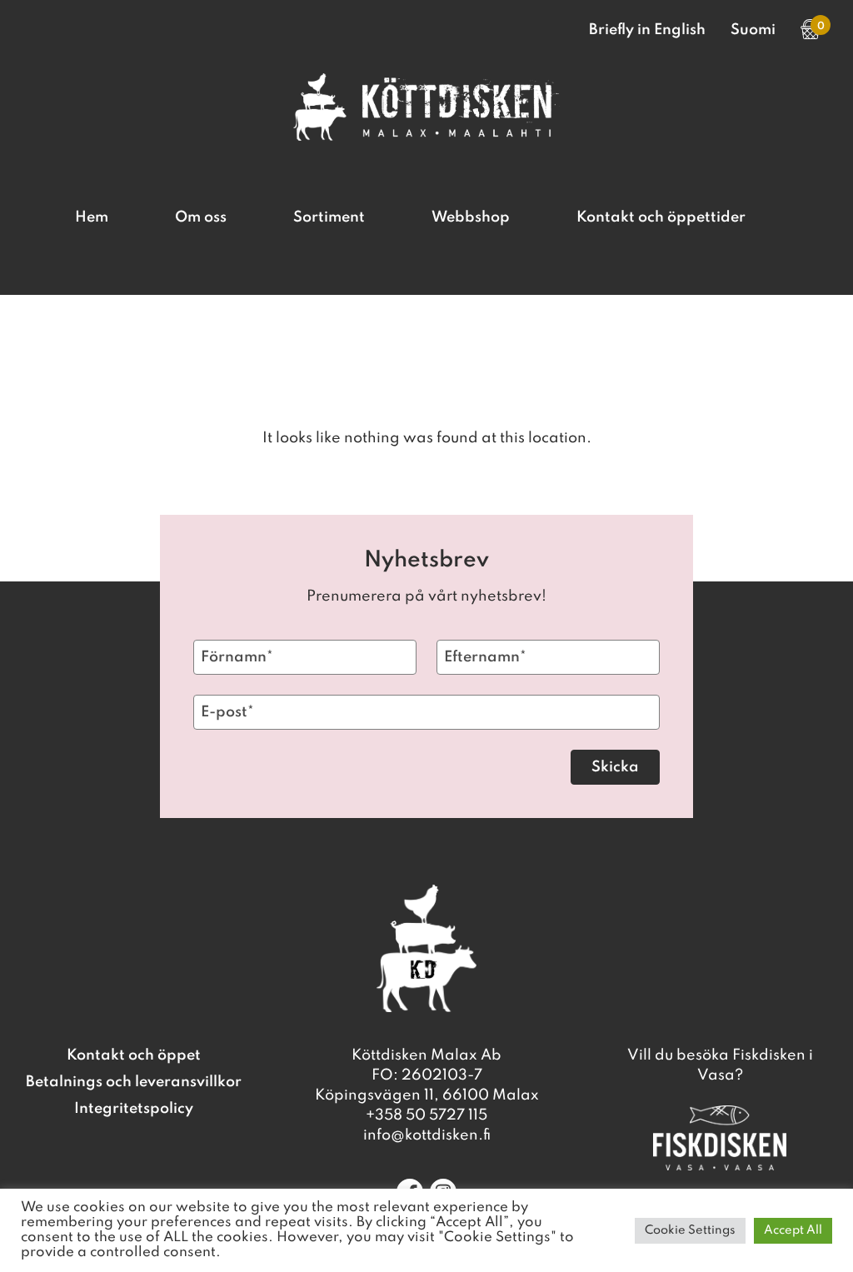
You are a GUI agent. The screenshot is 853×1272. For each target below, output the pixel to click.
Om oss (201, 217)
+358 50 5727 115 (426, 1115)
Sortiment (329, 217)
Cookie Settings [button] (690, 1230)
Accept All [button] (793, 1230)
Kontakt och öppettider (661, 217)
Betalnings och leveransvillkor (134, 1082)
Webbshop (470, 217)
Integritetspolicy (133, 1108)
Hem (91, 217)
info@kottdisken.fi (427, 1135)
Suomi (753, 29)
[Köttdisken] (426, 136)
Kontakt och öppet (134, 1055)
